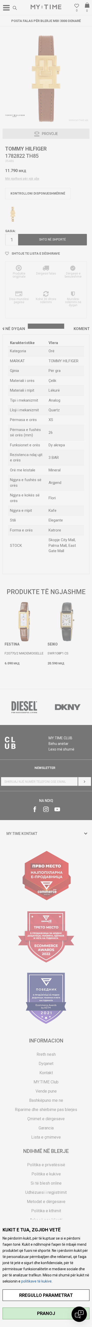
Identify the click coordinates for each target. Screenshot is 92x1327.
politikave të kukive (36, 1281)
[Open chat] (79, 1314)
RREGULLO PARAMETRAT (46, 1295)
